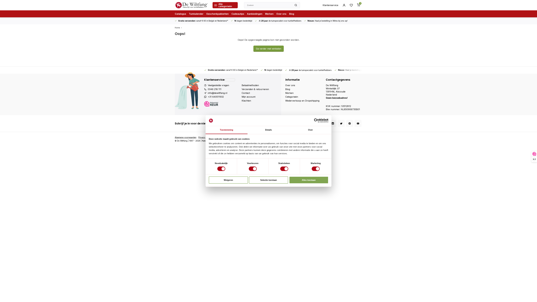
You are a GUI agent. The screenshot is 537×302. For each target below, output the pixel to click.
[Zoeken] (296, 5)
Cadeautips (237, 13)
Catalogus (180, 13)
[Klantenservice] (230, 79)
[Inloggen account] (344, 5)
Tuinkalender (196, 13)
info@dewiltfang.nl (217, 93)
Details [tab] (268, 130)
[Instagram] (332, 123)
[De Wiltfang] (191, 5)
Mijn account (248, 96)
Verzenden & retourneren (255, 89)
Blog (291, 13)
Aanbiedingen (254, 13)
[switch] (253, 169)
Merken (269, 13)
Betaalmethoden (250, 85)
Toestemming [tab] (226, 130)
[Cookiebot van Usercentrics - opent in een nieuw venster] (316, 120)
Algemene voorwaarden (185, 137)
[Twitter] (341, 123)
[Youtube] (358, 123)
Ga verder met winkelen (268, 48)
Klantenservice (330, 5)
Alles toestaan (309, 180)
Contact (246, 93)
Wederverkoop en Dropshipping (302, 100)
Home (177, 28)
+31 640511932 (216, 96)
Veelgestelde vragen (218, 85)
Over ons (281, 13)
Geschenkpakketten (217, 13)
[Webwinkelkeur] (222, 104)
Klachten (246, 100)
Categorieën (291, 96)
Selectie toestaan (268, 180)
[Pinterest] (349, 123)
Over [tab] (310, 130)
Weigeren (228, 180)
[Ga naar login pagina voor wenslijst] (351, 5)
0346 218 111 (214, 89)
